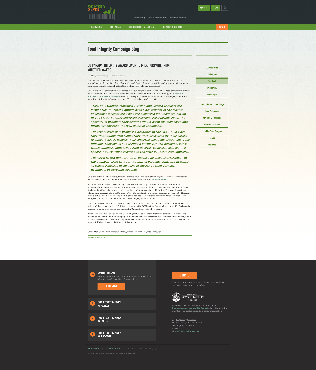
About (203, 7)
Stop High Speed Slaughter (212, 131)
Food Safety (101, 238)
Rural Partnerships (212, 111)
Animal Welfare (212, 68)
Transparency (212, 88)
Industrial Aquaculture (212, 124)
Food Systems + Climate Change (212, 104)
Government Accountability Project (190, 308)
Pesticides (212, 145)
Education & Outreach (172, 27)
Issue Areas (115, 27)
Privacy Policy (112, 349)
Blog (215, 7)
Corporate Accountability (212, 118)
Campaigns (96, 27)
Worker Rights (212, 95)
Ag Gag (212, 138)
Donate (221, 27)
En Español (93, 349)
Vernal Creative (127, 354)
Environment (212, 74)
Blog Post (91, 238)
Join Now (111, 286)
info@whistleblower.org (187, 331)
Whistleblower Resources (141, 27)
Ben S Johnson (106, 354)
